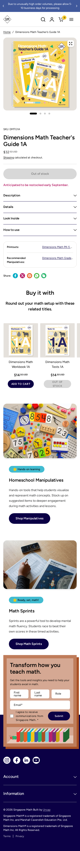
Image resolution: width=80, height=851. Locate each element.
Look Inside (11, 218)
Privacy (20, 836)
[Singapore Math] (7, 19)
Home (7, 32)
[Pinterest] (29, 275)
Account (11, 776)
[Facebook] (15, 275)
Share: (7, 275)
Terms (7, 836)
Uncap (46, 809)
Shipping (8, 157)
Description (11, 195)
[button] (29, 518)
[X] (22, 275)
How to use (11, 230)
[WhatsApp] (36, 275)
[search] (43, 19)
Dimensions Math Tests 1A (57, 364)
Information (13, 793)
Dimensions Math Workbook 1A (21, 364)
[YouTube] (36, 760)
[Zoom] (70, 43)
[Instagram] (6, 760)
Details (8, 207)
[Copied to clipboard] (43, 275)
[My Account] (52, 19)
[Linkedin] (26, 760)
